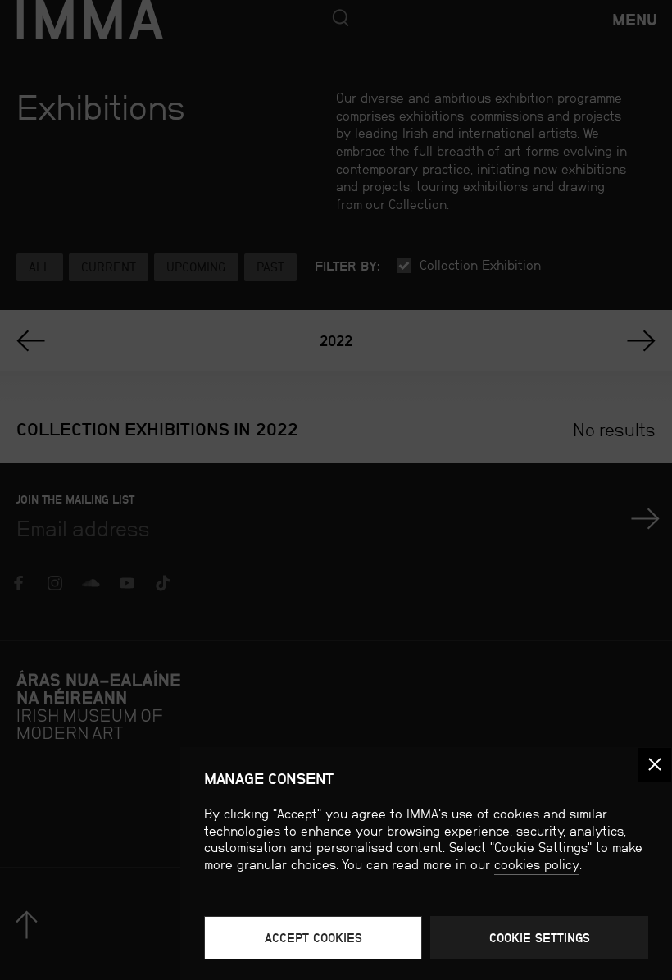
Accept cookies (313, 938)
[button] (654, 765)
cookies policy (536, 865)
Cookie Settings (539, 938)
